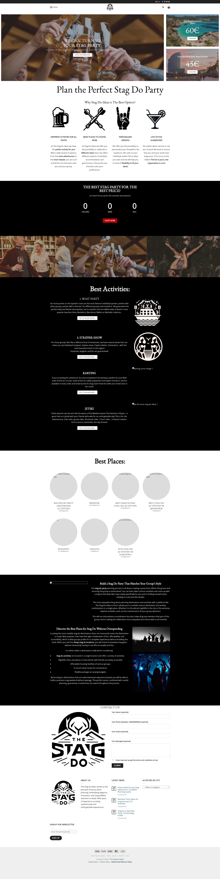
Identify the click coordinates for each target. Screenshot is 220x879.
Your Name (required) (120, 712)
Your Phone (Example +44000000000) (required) (130, 722)
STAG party (158, 156)
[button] (54, 7)
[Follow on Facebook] (162, 2)
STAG (109, 856)
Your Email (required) (120, 731)
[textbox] (156, 787)
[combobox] (156, 787)
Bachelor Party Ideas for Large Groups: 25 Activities (128, 801)
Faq (127, 856)
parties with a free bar (72, 306)
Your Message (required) (121, 741)
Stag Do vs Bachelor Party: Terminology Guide (126, 813)
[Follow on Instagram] (164, 2)
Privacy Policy (105, 862)
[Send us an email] (169, 2)
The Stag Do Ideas (98, 856)
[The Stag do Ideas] (110, 7)
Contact (121, 856)
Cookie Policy (93, 862)
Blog (114, 856)
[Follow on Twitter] (167, 2)
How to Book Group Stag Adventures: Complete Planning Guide (128, 789)
